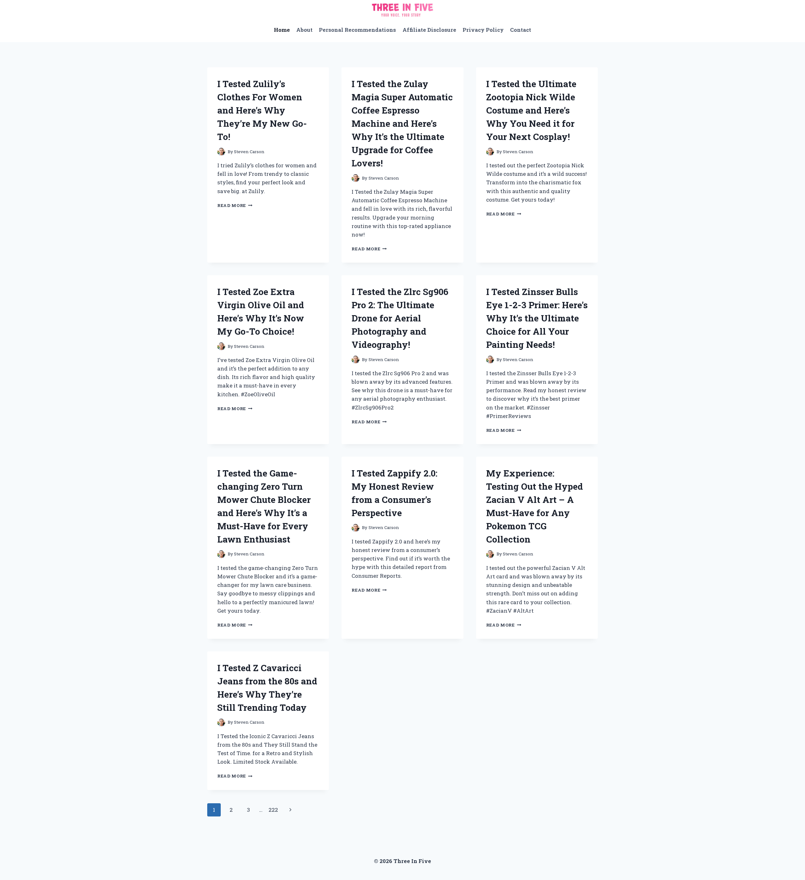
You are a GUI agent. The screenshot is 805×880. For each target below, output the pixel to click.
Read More (235, 205)
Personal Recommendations (357, 29)
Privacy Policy (483, 29)
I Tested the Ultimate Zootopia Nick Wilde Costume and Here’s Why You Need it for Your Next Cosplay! (531, 110)
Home (282, 29)
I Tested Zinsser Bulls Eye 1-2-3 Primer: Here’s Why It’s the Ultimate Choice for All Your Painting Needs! (537, 318)
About (304, 29)
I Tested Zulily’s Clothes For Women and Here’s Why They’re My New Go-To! (262, 110)
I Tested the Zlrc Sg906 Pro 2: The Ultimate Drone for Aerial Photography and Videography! (400, 318)
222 (273, 809)
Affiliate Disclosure (429, 29)
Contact (520, 29)
